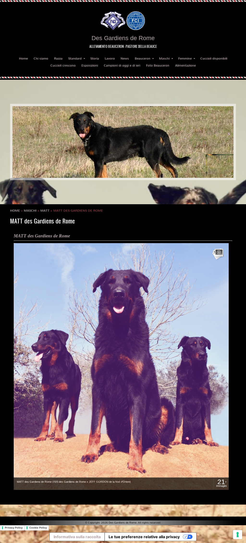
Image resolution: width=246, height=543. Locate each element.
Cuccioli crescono (63, 65)
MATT (44, 211)
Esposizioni (89, 65)
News (125, 58)
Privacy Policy (14, 527)
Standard (75, 58)
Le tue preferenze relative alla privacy (144, 536)
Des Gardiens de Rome (123, 38)
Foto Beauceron (157, 65)
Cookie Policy (38, 527)
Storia (94, 58)
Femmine (185, 58)
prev (26, 142)
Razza (58, 58)
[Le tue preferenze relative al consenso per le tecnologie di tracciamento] (237, 534)
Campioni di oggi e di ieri (122, 65)
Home (23, 58)
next (220, 142)
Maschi (164, 58)
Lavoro (110, 58)
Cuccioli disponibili (213, 58)
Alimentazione (185, 65)
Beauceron (142, 58)
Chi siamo (41, 58)
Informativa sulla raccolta (77, 536)
